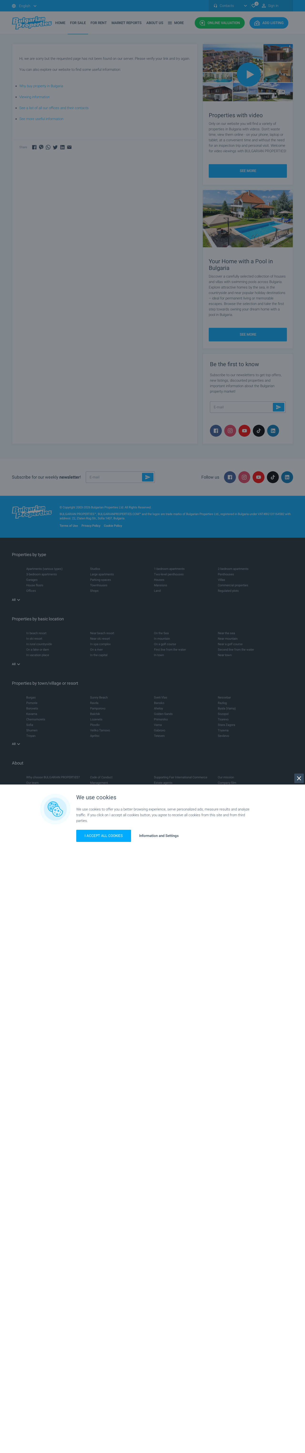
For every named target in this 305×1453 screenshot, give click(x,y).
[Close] (299, 778)
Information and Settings (159, 836)
